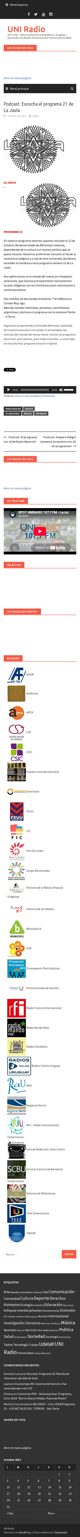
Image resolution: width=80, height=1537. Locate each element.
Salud (9, 1336)
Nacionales (10, 1330)
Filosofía (11, 1316)
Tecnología (20, 1345)
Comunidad (12, 1298)
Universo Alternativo (42, 1353)
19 (28, 1494)
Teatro (8, 1345)
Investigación (14, 1323)
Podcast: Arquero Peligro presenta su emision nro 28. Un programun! (58, 441)
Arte (7, 1292)
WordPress (25, 1532)
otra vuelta (43, 1330)
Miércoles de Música (50, 1323)
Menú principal (19, 88)
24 (8, 1500)
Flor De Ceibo (34, 851)
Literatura (32, 1323)
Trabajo (34, 1345)
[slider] (69, 389)
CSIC (29, 752)
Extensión (32, 791)
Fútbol (28, 1316)
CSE (28, 732)
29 (59, 1500)
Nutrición (31, 1330)
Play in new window (27, 396)
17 (8, 1494)
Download (48, 396)
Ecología (26, 1305)
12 (28, 1487)
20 (39, 1494)
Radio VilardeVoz (37, 1046)
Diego (36, 116)
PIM (28, 948)
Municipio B (33, 928)
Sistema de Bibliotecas (40, 1193)
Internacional (58, 1316)
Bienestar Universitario (22, 1292)
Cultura (26, 1298)
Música (28, 413)
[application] (40, 390)
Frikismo (20, 1316)
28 (49, 1500)
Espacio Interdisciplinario (42, 772)
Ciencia (37, 1292)
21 (49, 1494)
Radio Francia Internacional (44, 1008)
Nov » (51, 1513)
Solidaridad (65, 1337)
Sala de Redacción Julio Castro (45, 1149)
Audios (29, 408)
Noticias (21, 1330)
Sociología (52, 1337)
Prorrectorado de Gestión (42, 988)
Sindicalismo (20, 1337)
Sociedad (36, 1336)
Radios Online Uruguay (45, 1066)
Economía (38, 1305)
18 (18, 1494)
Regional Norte (36, 1105)
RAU (29, 1085)
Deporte (41, 1298)
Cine (45, 1292)
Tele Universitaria (37, 1213)
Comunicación (62, 1291)
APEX (29, 712)
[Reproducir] (8, 390)
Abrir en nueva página (17, 78)
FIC (28, 831)
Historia (42, 1316)
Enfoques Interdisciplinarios (22, 1310)
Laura (7, 1384)
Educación (53, 1304)
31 (8, 1507)
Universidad (25, 1353)
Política (66, 1329)
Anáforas (32, 693)
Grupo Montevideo (38, 870)
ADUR (30, 674)
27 (39, 1500)
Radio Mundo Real (37, 1027)
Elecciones (68, 1305)
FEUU (29, 811)
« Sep (10, 1513)
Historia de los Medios (40, 909)
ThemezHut (60, 1532)
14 (49, 1487)
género (34, 1316)
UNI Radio (26, 29)
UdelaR (31, 1233)
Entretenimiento (51, 1310)
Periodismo (54, 1330)
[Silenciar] (61, 390)
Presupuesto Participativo (43, 968)
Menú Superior (19, 5)
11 (18, 1487)
